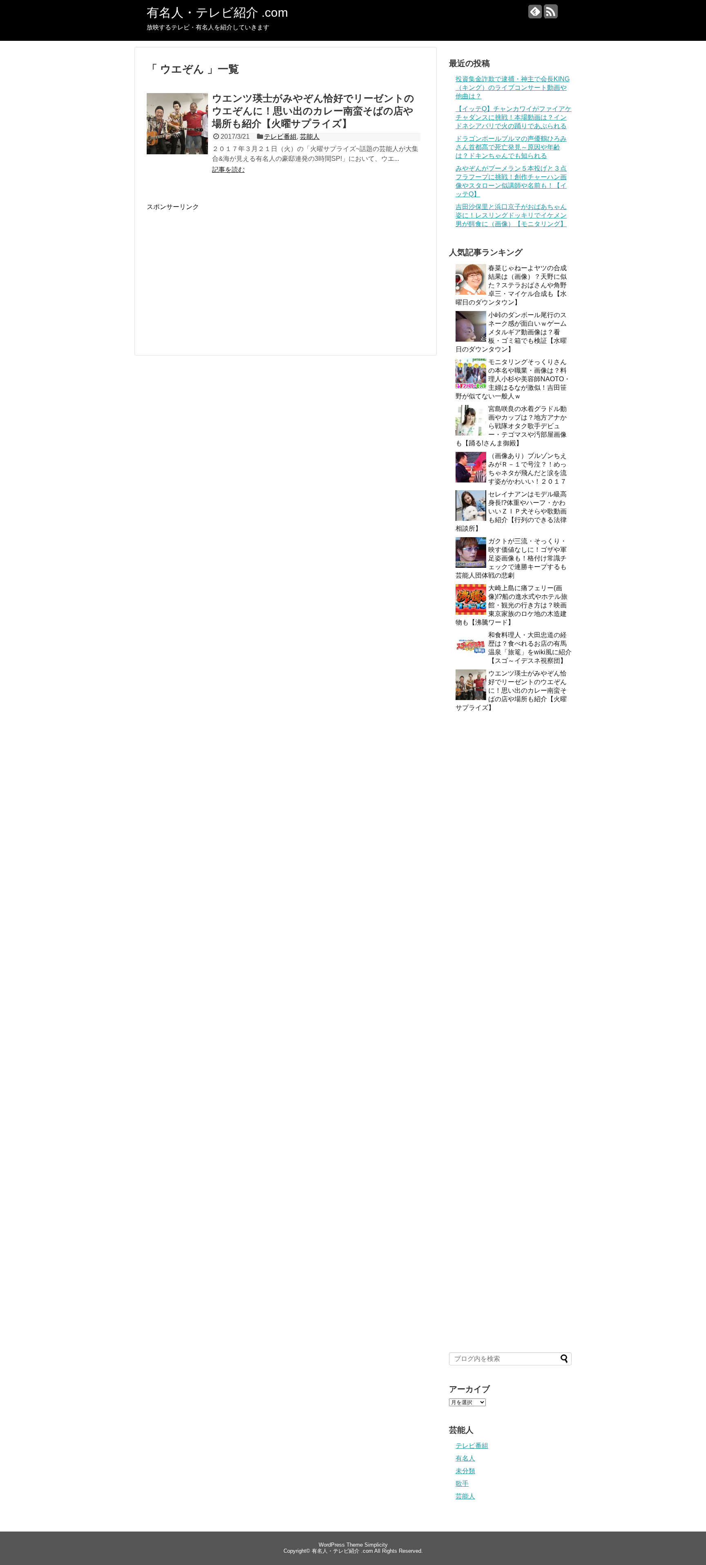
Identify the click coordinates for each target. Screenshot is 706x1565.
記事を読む (228, 169)
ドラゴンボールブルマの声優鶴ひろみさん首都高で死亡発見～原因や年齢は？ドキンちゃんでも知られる (511, 147)
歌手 (462, 1483)
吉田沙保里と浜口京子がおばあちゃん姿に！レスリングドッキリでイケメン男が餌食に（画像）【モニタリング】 (511, 215)
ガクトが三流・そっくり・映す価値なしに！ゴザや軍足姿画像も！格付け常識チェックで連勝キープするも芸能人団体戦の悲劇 (511, 558)
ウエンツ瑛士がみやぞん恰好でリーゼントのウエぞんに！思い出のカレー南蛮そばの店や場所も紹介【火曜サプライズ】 (313, 111)
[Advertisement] (215, 268)
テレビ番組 (280, 136)
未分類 (465, 1470)
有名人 (465, 1458)
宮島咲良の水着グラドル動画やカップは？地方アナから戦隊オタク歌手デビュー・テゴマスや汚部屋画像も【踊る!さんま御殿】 (511, 426)
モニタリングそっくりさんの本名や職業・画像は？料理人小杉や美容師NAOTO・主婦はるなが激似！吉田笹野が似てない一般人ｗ (513, 379)
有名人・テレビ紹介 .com (217, 12)
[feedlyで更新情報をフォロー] (535, 14)
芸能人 (309, 136)
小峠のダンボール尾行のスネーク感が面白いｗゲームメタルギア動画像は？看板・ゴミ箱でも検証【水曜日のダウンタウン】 (511, 332)
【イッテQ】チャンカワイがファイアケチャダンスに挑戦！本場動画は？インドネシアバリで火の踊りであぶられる (514, 117)
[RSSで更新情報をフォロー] (550, 14)
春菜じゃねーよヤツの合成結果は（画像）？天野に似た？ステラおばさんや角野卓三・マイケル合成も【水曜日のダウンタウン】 (511, 285)
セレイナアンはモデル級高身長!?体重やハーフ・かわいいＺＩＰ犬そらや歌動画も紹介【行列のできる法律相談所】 (511, 511)
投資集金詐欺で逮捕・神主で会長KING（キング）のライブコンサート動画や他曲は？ (513, 88)
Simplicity (376, 1545)
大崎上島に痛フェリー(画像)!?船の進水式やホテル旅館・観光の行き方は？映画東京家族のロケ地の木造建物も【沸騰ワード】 (511, 605)
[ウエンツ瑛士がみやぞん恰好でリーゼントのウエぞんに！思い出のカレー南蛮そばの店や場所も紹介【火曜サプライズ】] (177, 132)
